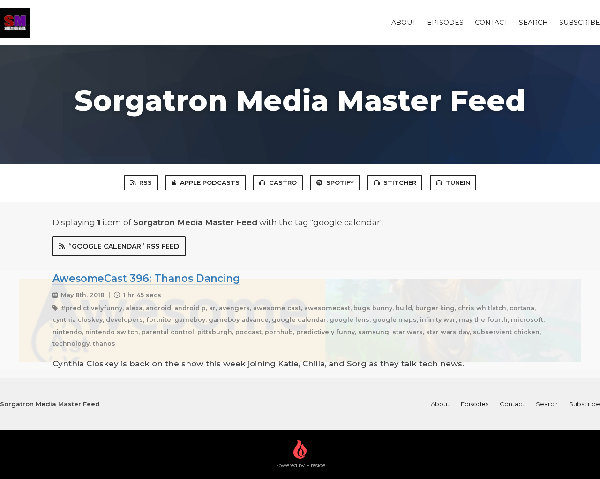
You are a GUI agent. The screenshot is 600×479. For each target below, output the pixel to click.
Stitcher (399, 182)
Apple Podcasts (210, 182)
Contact (491, 22)
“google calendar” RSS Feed (123, 246)
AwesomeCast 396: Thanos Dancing (146, 278)
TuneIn (458, 182)
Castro (283, 182)
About (403, 22)
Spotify (340, 182)
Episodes (445, 22)
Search (533, 22)
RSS (145, 182)
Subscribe (579, 22)
